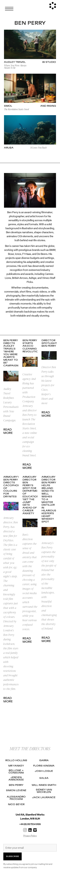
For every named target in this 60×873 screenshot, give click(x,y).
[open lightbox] (30, 44)
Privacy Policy (30, 835)
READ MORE (8, 431)
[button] (9, 8)
